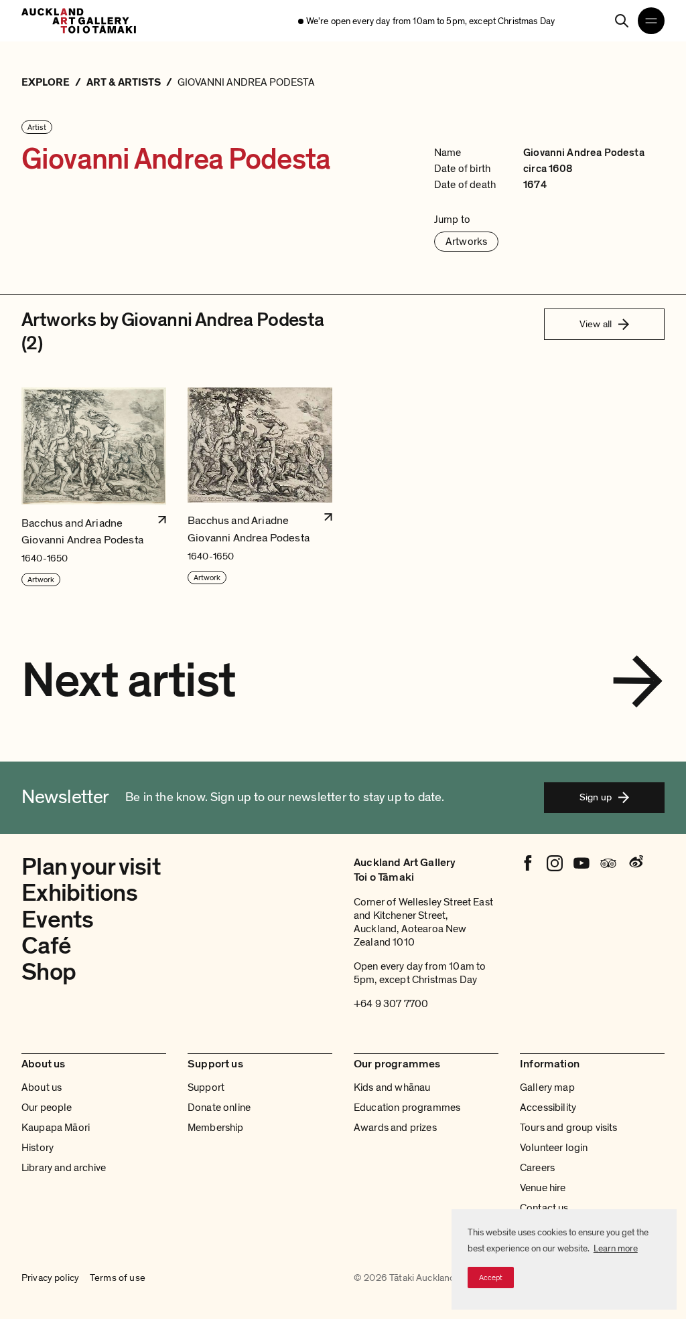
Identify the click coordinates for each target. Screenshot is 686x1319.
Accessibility (548, 1107)
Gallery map (547, 1087)
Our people (46, 1107)
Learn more (616, 1248)
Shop (48, 972)
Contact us (544, 1208)
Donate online (219, 1107)
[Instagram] (555, 863)
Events (57, 919)
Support (206, 1087)
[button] (93, 487)
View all (595, 324)
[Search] (621, 20)
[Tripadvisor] (608, 863)
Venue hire (543, 1187)
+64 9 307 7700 (391, 1003)
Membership (216, 1127)
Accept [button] (490, 1277)
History (37, 1147)
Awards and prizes (395, 1127)
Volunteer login (554, 1147)
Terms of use (117, 1278)
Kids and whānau (392, 1087)
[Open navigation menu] (651, 20)
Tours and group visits (569, 1127)
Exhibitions (79, 893)
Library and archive (63, 1167)
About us (41, 1087)
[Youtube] (581, 863)
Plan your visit (91, 867)
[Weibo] (635, 863)
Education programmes (407, 1107)
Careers (537, 1167)
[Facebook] (528, 863)
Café (46, 946)
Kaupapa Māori (55, 1127)
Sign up (595, 797)
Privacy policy (50, 1278)
